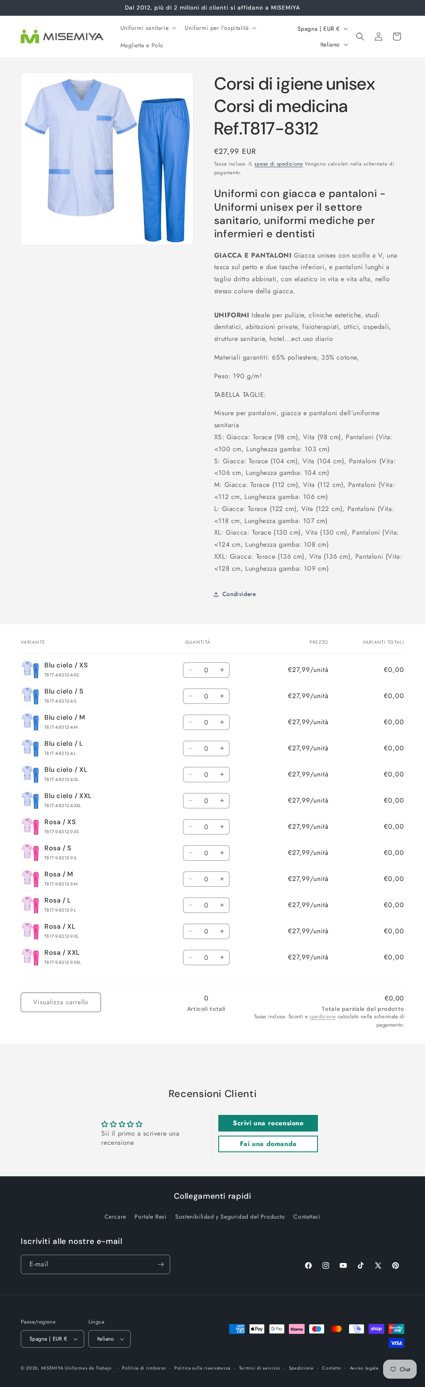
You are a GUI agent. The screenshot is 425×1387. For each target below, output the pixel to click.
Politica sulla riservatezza (202, 1368)
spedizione (323, 1016)
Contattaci (306, 1216)
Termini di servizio (259, 1368)
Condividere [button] (239, 594)
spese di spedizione (278, 164)
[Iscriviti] (160, 1264)
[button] (147, 27)
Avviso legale (364, 1368)
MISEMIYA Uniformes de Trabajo (76, 1368)
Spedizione (301, 1368)
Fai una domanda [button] (268, 1144)
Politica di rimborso (144, 1368)
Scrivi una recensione (268, 1123)
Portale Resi (150, 1216)
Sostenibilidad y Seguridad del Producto (230, 1216)
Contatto (331, 1368)
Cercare (115, 1216)
